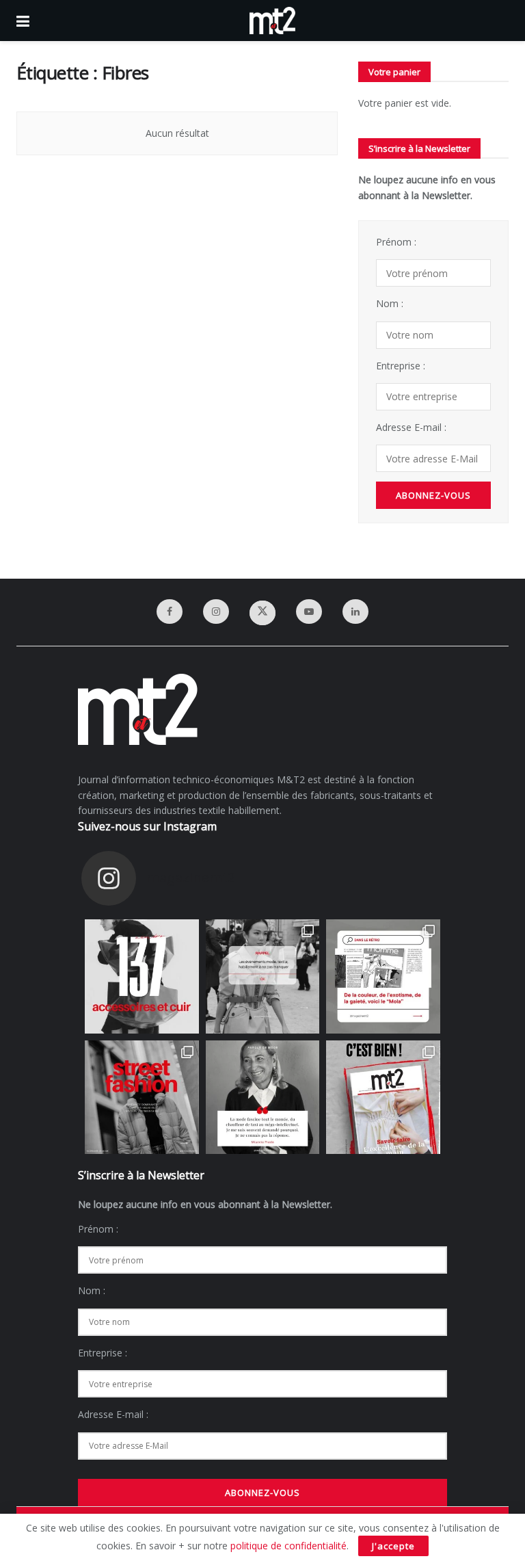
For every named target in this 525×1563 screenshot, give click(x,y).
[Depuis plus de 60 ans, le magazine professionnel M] (383, 1097)
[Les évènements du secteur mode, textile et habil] (263, 976)
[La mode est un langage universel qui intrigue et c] (263, 1097)
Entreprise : (400, 365)
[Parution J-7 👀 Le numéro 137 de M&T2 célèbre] (142, 976)
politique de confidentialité (288, 1545)
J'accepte (393, 1546)
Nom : (389, 303)
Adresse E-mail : (411, 427)
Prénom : (396, 241)
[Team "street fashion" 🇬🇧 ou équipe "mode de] (142, 1097)
